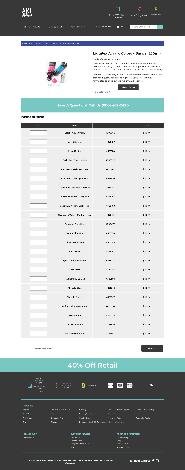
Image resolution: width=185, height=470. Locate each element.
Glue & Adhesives (85, 418)
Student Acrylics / (43, 43)
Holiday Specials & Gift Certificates (92, 422)
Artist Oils (26, 414)
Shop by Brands (56, 27)
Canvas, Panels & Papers (60, 410)
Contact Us (75, 438)
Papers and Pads (114, 418)
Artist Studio (27, 418)
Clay (52, 414)
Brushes (26, 422)
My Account (29, 438)
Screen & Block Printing (145, 410)
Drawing (82, 410)
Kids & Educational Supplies (118, 410)
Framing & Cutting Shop (88, 414)
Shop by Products (32, 27)
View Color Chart (101, 92)
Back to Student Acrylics (44, 348)
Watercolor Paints (143, 418)
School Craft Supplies (115, 422)
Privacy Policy (123, 444)
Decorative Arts (57, 418)
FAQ (72, 447)
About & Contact (78, 27)
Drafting (54, 422)
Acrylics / (32, 43)
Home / (25, 43)
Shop (119, 441)
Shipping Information (80, 444)
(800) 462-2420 (156, 14)
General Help (76, 441)
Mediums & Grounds (115, 414)
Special (138, 414)
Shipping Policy (123, 447)
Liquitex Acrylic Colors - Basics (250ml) (64, 43)
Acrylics (26, 410)
